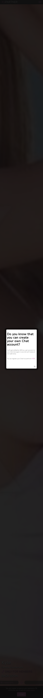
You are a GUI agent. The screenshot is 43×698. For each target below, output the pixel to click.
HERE (33, 359)
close (34, 366)
